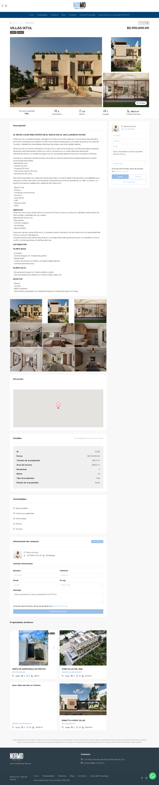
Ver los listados (97, 541)
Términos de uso (60, 606)
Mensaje (17, 590)
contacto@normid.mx (94, 763)
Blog (63, 15)
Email (15, 580)
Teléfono (64, 571)
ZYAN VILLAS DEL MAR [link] (72, 669)
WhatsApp (50, 555)
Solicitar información (58, 611)
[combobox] (81, 585)
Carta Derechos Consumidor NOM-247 (114, 15)
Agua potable (22, 508)
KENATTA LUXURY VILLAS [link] (73, 720)
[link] (33, 648)
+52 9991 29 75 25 (34, 555)
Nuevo (20, 32)
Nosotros (54, 15)
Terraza (19, 529)
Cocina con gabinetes (25, 513)
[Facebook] (142, 778)
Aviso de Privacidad (87, 15)
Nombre (17, 571)
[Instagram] (146, 778)
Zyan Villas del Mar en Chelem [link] (26, 685)
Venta (13, 32)
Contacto (72, 15)
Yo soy (63, 580)
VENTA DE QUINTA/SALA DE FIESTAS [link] (29, 669)
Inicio (32, 15)
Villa (21, 23)
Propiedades (42, 15)
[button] (140, 22)
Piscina (19, 524)
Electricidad (21, 519)
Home (14, 23)
